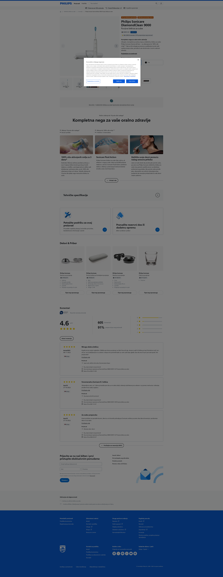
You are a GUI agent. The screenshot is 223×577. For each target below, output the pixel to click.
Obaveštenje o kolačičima (129, 76)
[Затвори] (138, 60)
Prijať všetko (132, 81)
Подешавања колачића (93, 81)
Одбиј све (119, 81)
